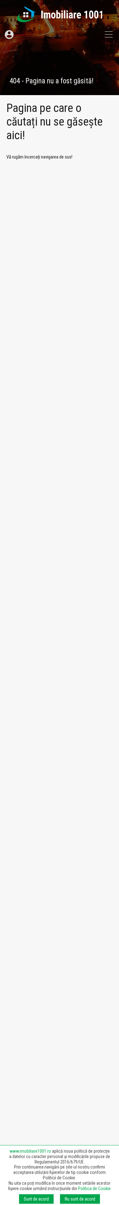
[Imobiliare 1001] (59, 19)
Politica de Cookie (94, 1188)
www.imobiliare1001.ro (30, 1151)
